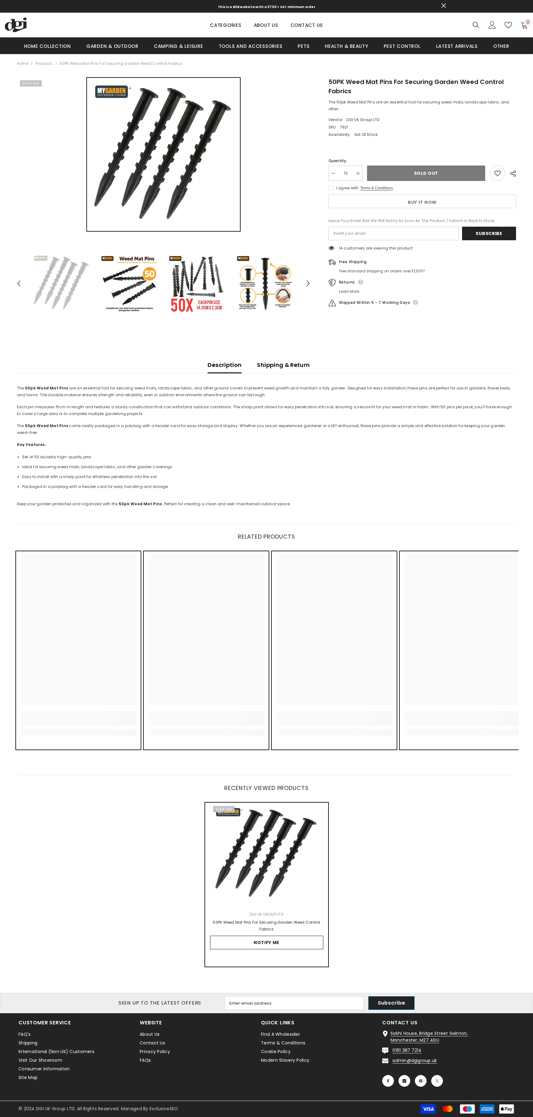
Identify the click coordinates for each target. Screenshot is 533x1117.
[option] (163, 154)
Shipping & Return (283, 365)
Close (443, 5)
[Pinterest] (421, 1081)
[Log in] (492, 25)
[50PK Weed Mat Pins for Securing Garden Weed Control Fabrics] (266, 854)
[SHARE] (510, 173)
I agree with (347, 188)
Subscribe (489, 233)
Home (22, 63)
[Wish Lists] (508, 25)
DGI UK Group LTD (362, 119)
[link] (78, 722)
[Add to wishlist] (497, 173)
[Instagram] (404, 1081)
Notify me (266, 942)
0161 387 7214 (406, 1050)
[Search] (476, 25)
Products (44, 63)
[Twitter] (437, 1081)
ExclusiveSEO (164, 1109)
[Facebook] (388, 1081)
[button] (18, 283)
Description (225, 365)
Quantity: (337, 160)
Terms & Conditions (376, 188)
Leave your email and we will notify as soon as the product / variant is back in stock (411, 220)
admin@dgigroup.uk (414, 1060)
